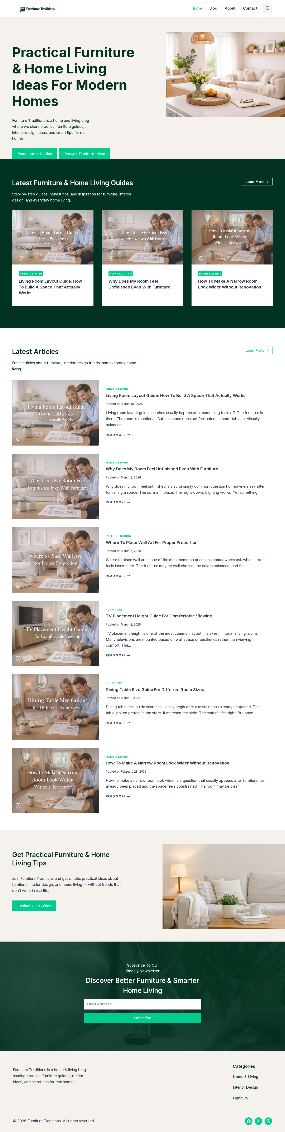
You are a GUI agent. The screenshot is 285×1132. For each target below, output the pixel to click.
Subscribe (142, 1018)
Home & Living (31, 273)
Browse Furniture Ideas (84, 153)
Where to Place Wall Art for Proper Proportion (152, 542)
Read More (117, 435)
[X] (258, 1121)
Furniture (114, 609)
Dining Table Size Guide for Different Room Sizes (155, 689)
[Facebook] (248, 1121)
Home (197, 8)
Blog (213, 8)
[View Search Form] (267, 8)
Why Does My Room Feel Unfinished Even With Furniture (162, 468)
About (230, 8)
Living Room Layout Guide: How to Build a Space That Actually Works (50, 287)
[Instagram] (268, 1121)
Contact (250, 8)
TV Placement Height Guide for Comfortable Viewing (159, 615)
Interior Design (118, 536)
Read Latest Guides (34, 153)
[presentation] (52, 237)
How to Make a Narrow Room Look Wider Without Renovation (167, 763)
